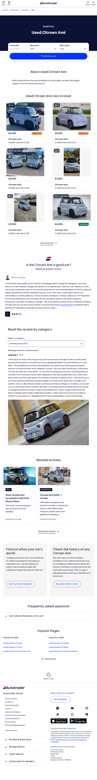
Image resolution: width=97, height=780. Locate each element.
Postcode (14, 46)
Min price (34, 46)
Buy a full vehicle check (67, 584)
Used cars (15, 10)
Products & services (20, 739)
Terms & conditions (12, 718)
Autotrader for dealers (21, 761)
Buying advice (17, 747)
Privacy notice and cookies (15, 715)
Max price (65, 46)
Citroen (25, 10)
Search (93, 5)
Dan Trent (22, 277)
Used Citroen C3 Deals (58, 643)
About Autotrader (12, 705)
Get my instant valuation (20, 584)
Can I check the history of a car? (26, 616)
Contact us (9, 702)
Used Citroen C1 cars (12, 647)
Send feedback (60, 699)
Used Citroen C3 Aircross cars (17, 651)
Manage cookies (11, 730)
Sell (9, 5)
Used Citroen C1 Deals (58, 647)
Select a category (16, 338)
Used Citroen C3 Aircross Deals (62, 651)
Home (5, 10)
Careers (8, 709)
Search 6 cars (50, 56)
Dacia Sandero (67, 305)
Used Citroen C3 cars (12, 643)
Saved (88, 5)
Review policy (10, 722)
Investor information (13, 712)
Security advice (11, 699)
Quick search (16, 754)
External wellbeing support (15, 725)
